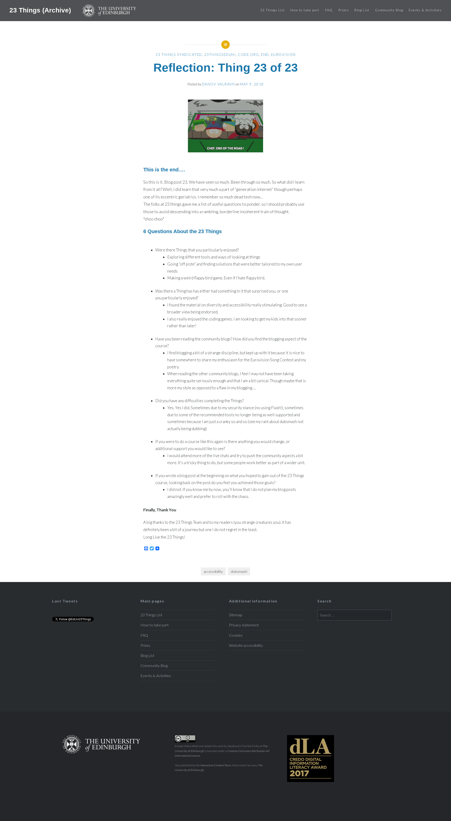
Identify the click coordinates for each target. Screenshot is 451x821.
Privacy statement (244, 625)
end (265, 54)
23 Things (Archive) (41, 10)
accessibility (213, 571)
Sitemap (235, 615)
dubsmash (239, 571)
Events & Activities (425, 10)
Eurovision (283, 54)
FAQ (329, 10)
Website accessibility (246, 645)
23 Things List (272, 10)
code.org (248, 54)
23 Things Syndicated (179, 54)
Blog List (361, 10)
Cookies (236, 635)
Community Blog (389, 10)
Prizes (343, 10)
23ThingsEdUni (220, 54)
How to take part (304, 10)
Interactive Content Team (215, 765)
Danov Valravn (218, 84)
